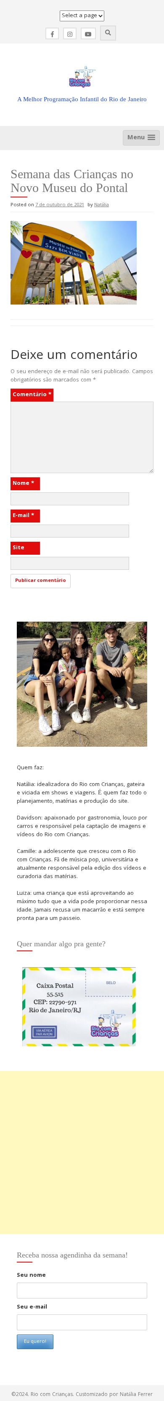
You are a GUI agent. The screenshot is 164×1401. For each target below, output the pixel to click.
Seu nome (31, 1275)
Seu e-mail (32, 1307)
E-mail (23, 515)
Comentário (32, 395)
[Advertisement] (82, 1152)
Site (18, 548)
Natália (101, 205)
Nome (23, 483)
